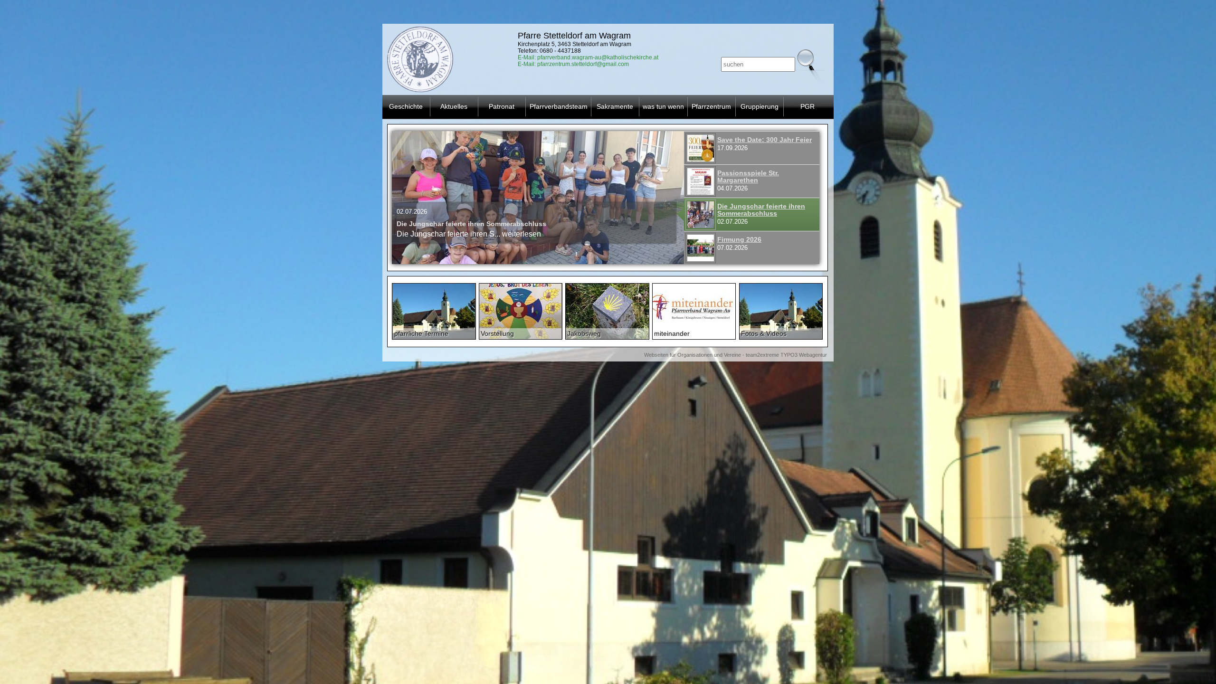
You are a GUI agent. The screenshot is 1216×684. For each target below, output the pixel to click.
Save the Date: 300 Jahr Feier (764, 139)
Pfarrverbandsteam (559, 106)
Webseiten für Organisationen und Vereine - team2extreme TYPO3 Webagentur (735, 355)
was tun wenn (663, 106)
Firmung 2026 (419, 224)
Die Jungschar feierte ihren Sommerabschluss (761, 210)
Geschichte (406, 106)
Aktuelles (453, 106)
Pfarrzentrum (711, 106)
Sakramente (615, 106)
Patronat (501, 106)
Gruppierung (760, 106)
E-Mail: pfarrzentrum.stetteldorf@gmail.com (573, 64)
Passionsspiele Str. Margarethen (748, 177)
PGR (807, 106)
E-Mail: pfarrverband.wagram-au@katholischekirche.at (588, 57)
